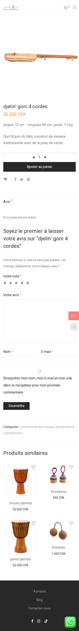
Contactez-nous (39, 608)
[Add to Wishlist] (7, 179)
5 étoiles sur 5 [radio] (27, 283)
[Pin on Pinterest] (29, 179)
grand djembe (20, 559)
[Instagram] (38, 621)
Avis (8, 201)
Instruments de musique (37, 427)
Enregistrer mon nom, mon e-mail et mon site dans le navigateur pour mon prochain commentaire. (37, 385)
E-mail (47, 352)
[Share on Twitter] (21, 179)
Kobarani (58, 547)
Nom (8, 352)
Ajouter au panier (39, 167)
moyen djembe (20, 503)
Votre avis (12, 295)
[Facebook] (32, 621)
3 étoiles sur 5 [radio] (15, 283)
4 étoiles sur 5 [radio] (21, 283)
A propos (39, 591)
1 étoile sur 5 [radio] (4, 283)
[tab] (39, 202)
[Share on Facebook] (15, 179)
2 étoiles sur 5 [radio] (10, 283)
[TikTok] (46, 621)
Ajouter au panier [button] (20, 509)
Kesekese (58, 492)
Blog (39, 600)
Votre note (12, 276)
